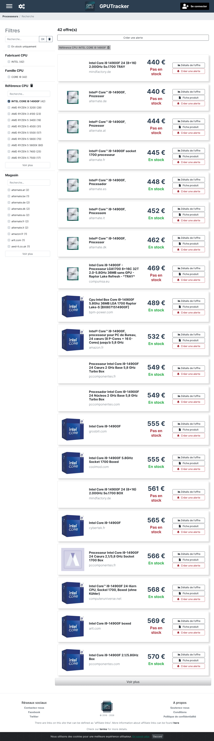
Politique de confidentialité (180, 716)
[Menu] (9, 6)
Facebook (34, 712)
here (176, 722)
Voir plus (27, 165)
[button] (21, 6)
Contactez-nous (34, 707)
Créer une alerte (133, 37)
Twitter (34, 716)
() (17, 61)
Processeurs (10, 16)
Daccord (157, 736)
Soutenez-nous (179, 707)
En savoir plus (140, 736)
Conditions (180, 712)
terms (103, 729)
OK (42, 39)
